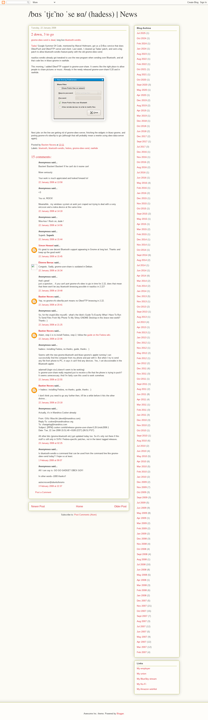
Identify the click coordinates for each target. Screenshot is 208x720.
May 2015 (142, 219)
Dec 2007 (142, 600)
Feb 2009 (142, 528)
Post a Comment (43, 492)
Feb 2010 (142, 471)
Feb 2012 (142, 358)
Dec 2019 (142, 100)
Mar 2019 (142, 115)
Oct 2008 (141, 549)
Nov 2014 (142, 244)
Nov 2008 (142, 544)
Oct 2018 (141, 126)
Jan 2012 (141, 363)
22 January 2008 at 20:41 (50, 305)
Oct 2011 (141, 379)
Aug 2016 (142, 167)
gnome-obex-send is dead (43, 40)
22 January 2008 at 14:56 (50, 225)
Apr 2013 (141, 327)
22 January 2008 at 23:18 (50, 402)
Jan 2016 (141, 193)
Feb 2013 (142, 332)
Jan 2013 (141, 337)
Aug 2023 (142, 54)
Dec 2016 (142, 152)
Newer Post (38, 506)
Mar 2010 (142, 466)
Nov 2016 (142, 157)
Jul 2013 (141, 322)
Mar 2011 (142, 404)
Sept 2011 (142, 384)
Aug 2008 (142, 559)
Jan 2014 (141, 291)
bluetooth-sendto (73, 40)
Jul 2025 (141, 33)
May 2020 (142, 90)
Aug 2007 (142, 621)
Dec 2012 (142, 342)
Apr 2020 (141, 95)
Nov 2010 (142, 425)
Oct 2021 (141, 69)
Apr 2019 (141, 110)
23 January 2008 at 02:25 (50, 443)
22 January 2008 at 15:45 (50, 256)
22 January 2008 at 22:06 (50, 339)
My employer (143, 668)
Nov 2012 (142, 348)
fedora (68, 148)
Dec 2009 (142, 482)
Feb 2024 (142, 43)
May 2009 (142, 513)
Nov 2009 (142, 487)
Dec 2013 (142, 296)
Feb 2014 (142, 286)
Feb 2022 (142, 64)
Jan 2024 (141, 48)
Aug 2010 (142, 440)
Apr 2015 (141, 224)
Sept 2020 (142, 84)
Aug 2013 (142, 317)
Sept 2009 (142, 497)
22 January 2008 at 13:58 (50, 182)
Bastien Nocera (46, 296)
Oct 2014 (141, 250)
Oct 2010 (141, 430)
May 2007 (142, 636)
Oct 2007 (141, 611)
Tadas (34, 46)
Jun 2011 (141, 394)
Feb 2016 (142, 188)
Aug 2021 (142, 74)
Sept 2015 (142, 213)
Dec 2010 (142, 420)
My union (141, 673)
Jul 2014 (141, 265)
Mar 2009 (142, 523)
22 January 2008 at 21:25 (50, 324)
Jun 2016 (141, 177)
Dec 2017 (142, 136)
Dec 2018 (142, 121)
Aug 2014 (142, 260)
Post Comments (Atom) (85, 514)
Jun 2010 (141, 451)
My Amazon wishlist (147, 689)
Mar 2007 (142, 647)
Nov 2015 (142, 203)
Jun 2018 (141, 131)
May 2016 (142, 183)
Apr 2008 (141, 580)
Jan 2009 (141, 533)
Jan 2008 (141, 595)
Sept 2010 (142, 435)
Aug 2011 (142, 389)
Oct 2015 (141, 208)
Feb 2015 (142, 234)
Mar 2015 (142, 229)
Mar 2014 (142, 281)
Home (79, 506)
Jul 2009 (141, 502)
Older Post (120, 506)
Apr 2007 (141, 642)
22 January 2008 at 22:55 (50, 379)
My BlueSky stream (147, 678)
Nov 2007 (142, 605)
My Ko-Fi (141, 684)
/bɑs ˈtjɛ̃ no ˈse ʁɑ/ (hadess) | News (83, 13)
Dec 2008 (142, 538)
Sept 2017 (142, 141)
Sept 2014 (142, 255)
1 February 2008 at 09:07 (50, 460)
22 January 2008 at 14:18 (50, 211)
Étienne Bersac (46, 262)
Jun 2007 (141, 631)
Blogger (120, 713)
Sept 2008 (142, 554)
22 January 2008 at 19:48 (50, 290)
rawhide (94, 148)
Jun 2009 (141, 507)
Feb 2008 (142, 590)
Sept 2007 (142, 616)
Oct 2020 (141, 79)
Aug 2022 (142, 59)
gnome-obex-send (81, 148)
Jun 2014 (141, 270)
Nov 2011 (142, 373)
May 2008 (142, 575)
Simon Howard (46, 245)
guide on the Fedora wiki (98, 335)
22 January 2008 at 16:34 (50, 270)
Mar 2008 (142, 585)
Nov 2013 (142, 301)
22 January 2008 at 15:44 (50, 239)
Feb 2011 (142, 410)
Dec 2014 (142, 239)
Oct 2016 (141, 162)
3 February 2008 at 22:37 (50, 486)
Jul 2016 (141, 172)
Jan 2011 (141, 415)
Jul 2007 (141, 626)
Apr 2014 (141, 275)
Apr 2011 (141, 399)
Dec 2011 (142, 368)
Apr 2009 (141, 518)
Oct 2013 (141, 306)
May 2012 (142, 353)
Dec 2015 (142, 198)
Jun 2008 (141, 569)
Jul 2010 (141, 446)
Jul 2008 (141, 564)
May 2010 (142, 456)
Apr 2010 (141, 461)
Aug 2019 (142, 105)
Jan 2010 (141, 477)
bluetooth (43, 148)
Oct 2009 (141, 492)
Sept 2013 (142, 311)
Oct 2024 (141, 38)
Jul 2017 (141, 146)
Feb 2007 (142, 652)
